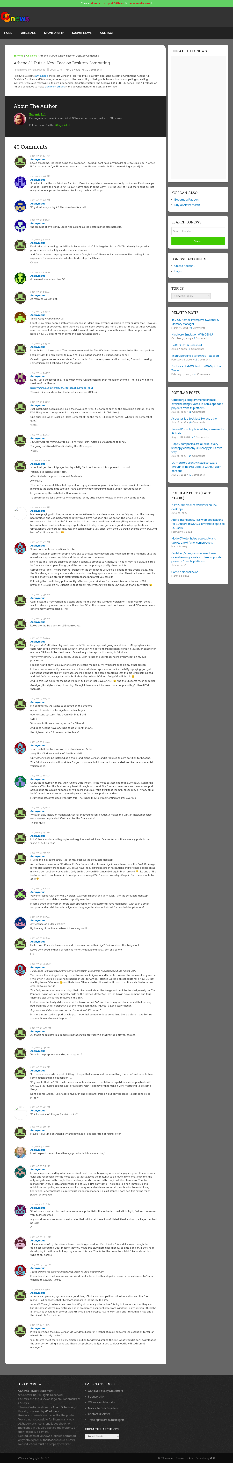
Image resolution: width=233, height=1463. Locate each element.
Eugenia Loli (37, 114)
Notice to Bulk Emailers (103, 1408)
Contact (107, 33)
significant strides (55, 86)
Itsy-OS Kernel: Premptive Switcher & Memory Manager (195, 322)
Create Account (184, 266)
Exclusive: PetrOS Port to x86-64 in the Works (196, 368)
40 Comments (93, 69)
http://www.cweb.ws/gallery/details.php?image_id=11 (61, 387)
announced (41, 75)
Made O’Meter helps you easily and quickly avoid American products (193, 540)
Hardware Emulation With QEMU (192, 334)
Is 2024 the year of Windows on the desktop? (194, 507)
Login (177, 271)
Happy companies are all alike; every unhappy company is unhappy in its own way (196, 448)
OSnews (23, 1458)
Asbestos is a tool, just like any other (194, 418)
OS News (31, 55)
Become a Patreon (186, 199)
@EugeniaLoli (62, 125)
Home (8, 33)
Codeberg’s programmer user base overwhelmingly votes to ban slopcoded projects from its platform (197, 404)
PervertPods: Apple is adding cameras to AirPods (197, 431)
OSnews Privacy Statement (35, 1390)
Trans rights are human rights (106, 1419)
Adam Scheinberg (64, 1407)
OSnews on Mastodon (102, 1402)
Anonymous (37, 159)
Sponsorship (54, 33)
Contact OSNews (99, 1414)
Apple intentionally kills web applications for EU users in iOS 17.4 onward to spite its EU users (198, 524)
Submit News (82, 33)
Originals (28, 33)
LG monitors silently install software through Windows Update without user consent (196, 467)
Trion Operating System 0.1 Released (195, 355)
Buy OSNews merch (187, 205)
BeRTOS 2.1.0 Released (186, 345)
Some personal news (184, 572)
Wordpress (52, 1411)
